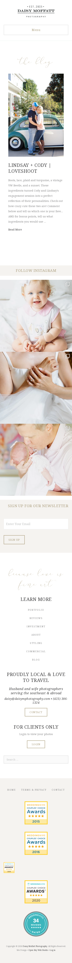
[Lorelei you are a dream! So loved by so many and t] (36, 460)
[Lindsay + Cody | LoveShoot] (36, 155)
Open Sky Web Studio (38, 950)
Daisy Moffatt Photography (35, 946)
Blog (36, 659)
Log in (52, 950)
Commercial (36, 651)
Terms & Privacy (34, 789)
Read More (15, 229)
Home (11, 789)
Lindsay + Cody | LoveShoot (29, 168)
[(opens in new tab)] (36, 823)
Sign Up (14, 539)
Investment (36, 626)
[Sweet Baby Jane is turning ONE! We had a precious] (36, 316)
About (36, 634)
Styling (36, 643)
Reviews (36, 618)
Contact (58, 789)
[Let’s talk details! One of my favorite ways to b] (36, 388)
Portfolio (36, 609)
